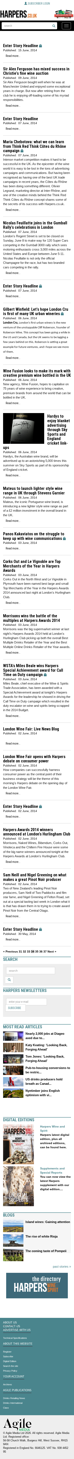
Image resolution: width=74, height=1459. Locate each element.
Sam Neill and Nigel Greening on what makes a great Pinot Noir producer (34, 877)
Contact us (11, 1326)
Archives (7, 1384)
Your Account (13, 1376)
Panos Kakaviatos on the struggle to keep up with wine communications (33, 536)
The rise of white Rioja (41, 1236)
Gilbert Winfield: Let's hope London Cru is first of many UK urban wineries (35, 311)
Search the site (10, 1366)
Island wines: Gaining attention (47, 1222)
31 (20, 951)
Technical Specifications (15, 1338)
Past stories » (62, 1266)
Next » (51, 951)
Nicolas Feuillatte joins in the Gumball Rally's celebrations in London (35, 225)
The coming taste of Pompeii (45, 1251)
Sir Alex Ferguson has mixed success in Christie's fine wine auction (36, 71)
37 (45, 951)
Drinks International (12, 1403)
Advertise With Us (17, 1330)
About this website (17, 1343)
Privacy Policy (10, 1371)
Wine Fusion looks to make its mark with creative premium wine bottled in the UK (37, 373)
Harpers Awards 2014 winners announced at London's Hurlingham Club (36, 832)
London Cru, (10, 322)
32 (24, 951)
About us (10, 1322)
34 (32, 951)
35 (36, 951)
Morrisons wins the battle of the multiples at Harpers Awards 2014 (31, 618)
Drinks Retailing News (14, 1398)
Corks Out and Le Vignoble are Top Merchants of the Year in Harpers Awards (32, 566)
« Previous (10, 951)
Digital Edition (9, 1361)
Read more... (13, 55)
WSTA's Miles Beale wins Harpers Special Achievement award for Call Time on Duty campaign (33, 670)
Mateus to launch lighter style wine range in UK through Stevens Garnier (34, 490)
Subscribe (14, 1008)
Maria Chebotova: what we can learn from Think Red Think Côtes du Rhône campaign (34, 146)
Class (6, 1407)
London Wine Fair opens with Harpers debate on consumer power (34, 759)
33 (28, 951)
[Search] (53, 26)
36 (41, 951)
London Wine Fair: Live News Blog (31, 729)
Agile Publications (17, 1390)
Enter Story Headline (20, 45)
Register (7, 1351)
